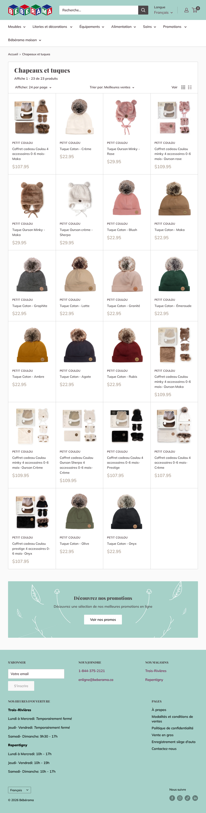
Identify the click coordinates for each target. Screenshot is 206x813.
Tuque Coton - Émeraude (173, 306)
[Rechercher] (143, 10)
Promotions (172, 26)
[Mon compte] (186, 10)
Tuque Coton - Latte (75, 306)
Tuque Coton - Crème (75, 149)
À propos (159, 710)
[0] (194, 10)
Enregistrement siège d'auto (174, 742)
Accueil (13, 54)
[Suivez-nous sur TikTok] (187, 798)
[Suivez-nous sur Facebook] (172, 798)
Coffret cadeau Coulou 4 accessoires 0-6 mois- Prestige (125, 463)
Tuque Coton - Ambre (28, 377)
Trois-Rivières (155, 671)
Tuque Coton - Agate (75, 377)
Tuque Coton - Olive (74, 544)
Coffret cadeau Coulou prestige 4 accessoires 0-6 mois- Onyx (31, 549)
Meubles (14, 26)
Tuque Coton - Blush (122, 230)
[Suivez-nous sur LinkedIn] (195, 798)
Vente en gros (162, 735)
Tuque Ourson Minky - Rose (123, 151)
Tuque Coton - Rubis (122, 377)
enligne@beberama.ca (95, 679)
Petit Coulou (22, 143)
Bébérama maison (22, 40)
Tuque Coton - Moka (169, 230)
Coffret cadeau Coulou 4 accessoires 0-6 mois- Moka (30, 154)
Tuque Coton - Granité (123, 306)
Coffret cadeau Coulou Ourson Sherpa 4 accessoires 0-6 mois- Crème (76, 465)
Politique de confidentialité (172, 728)
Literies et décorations (50, 26)
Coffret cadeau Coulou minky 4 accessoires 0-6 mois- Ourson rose (172, 154)
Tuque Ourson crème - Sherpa (76, 232)
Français (16, 790)
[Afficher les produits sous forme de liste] (190, 87)
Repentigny (154, 679)
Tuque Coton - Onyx (122, 544)
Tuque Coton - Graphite (29, 306)
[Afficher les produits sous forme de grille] (183, 87)
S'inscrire (21, 686)
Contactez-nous (164, 748)
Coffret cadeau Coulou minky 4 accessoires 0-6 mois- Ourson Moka (172, 382)
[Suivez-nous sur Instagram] (180, 798)
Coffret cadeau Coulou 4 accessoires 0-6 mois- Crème (172, 463)
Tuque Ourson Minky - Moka (28, 232)
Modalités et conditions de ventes (172, 718)
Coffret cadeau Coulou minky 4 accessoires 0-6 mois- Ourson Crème (30, 463)
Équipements (89, 26)
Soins (147, 26)
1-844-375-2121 (91, 671)
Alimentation (121, 26)
